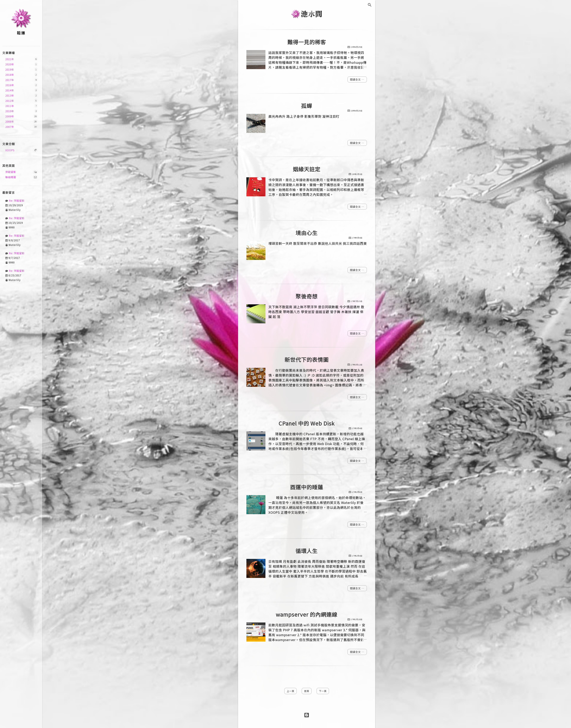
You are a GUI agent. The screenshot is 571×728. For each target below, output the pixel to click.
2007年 (9, 127)
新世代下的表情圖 (307, 359)
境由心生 (307, 232)
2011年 (9, 106)
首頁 (306, 691)
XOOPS (10, 150)
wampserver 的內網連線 (306, 614)
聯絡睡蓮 (10, 177)
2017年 (9, 80)
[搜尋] (371, 5)
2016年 (9, 85)
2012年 (9, 101)
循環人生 (307, 550)
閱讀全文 (355, 79)
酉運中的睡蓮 (306, 487)
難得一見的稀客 (306, 42)
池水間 (307, 13)
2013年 (9, 95)
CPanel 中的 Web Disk (307, 423)
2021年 (9, 59)
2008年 (9, 121)
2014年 (9, 90)
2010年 (9, 111)
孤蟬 (306, 105)
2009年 (9, 116)
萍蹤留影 (10, 172)
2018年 (9, 75)
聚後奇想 (307, 296)
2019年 (9, 69)
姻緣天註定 (306, 169)
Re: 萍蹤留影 (17, 200)
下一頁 (323, 691)
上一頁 (290, 691)
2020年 (9, 64)
